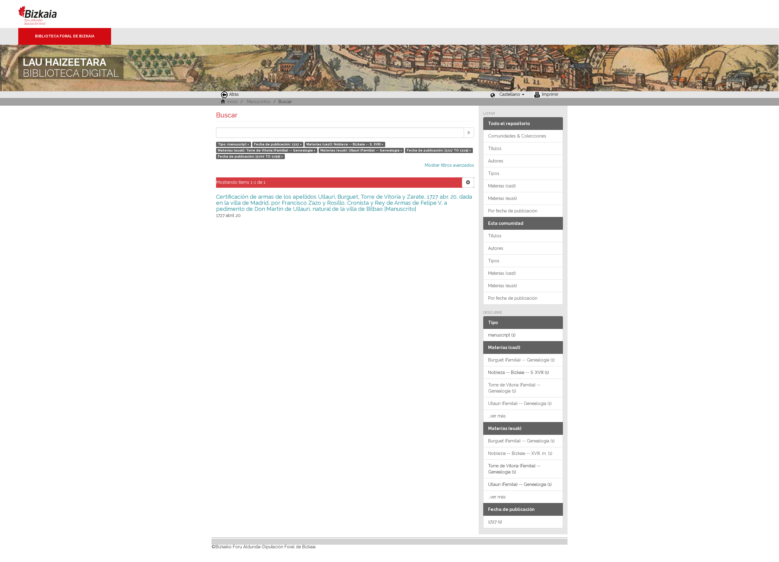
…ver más (497, 416)
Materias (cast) (502, 185)
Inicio (232, 101)
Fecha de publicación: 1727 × (278, 144)
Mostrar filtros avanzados (449, 165)
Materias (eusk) (502, 198)
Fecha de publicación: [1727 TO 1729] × (439, 150)
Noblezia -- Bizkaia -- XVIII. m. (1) (520, 453)
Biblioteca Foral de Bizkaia (64, 36)
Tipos (493, 173)
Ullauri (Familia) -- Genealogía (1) (520, 403)
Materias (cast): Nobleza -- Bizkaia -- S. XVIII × (344, 144)
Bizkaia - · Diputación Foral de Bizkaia (44, 14)
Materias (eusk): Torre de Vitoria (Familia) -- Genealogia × (266, 150)
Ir (469, 132)
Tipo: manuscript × (233, 144)
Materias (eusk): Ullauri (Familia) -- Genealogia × (361, 150)
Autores (495, 161)
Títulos (494, 148)
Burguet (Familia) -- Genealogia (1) (521, 440)
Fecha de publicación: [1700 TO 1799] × (250, 156)
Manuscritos (259, 101)
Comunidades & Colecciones (517, 136)
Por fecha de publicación (512, 210)
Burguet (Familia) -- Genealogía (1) (521, 360)
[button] (512, 94)
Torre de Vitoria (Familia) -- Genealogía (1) (514, 387)
